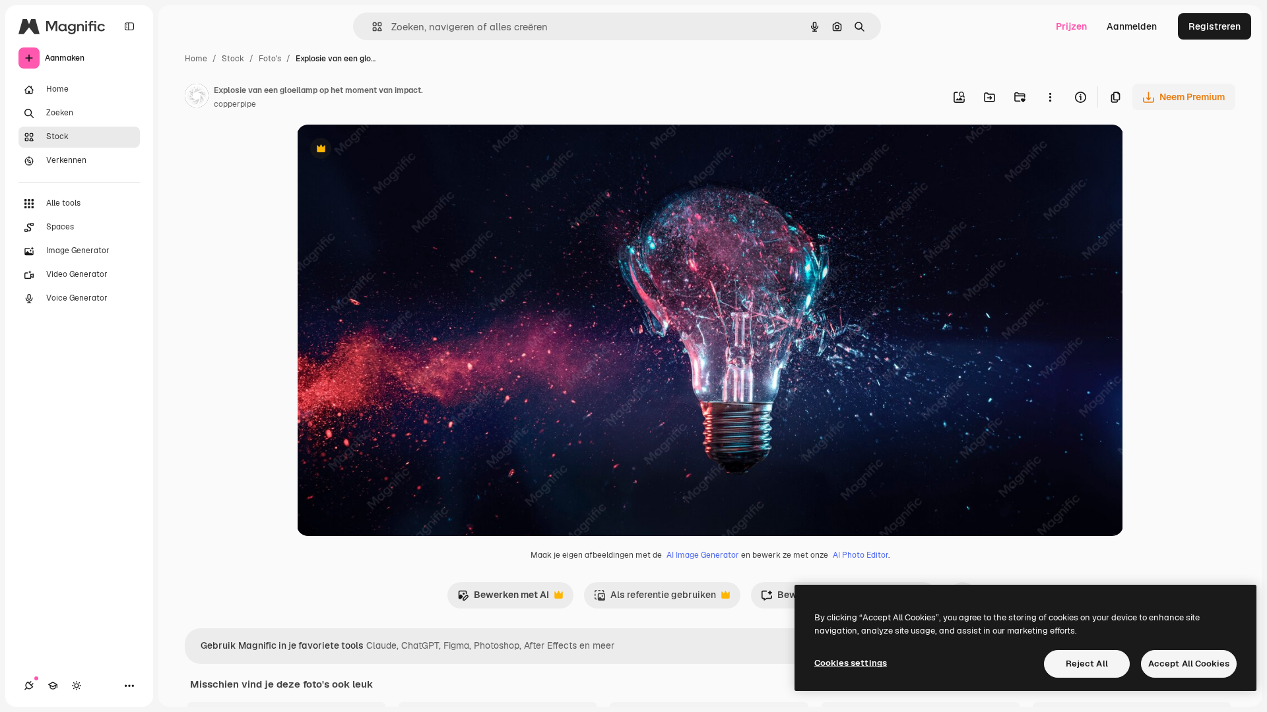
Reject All (1087, 663)
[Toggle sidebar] (129, 26)
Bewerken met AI (503, 598)
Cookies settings (850, 662)
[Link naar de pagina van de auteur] (197, 97)
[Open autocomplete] (372, 27)
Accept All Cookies (1188, 663)
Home (196, 58)
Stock (233, 58)
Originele (384, 150)
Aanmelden (1132, 26)
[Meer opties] (1050, 97)
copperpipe (235, 104)
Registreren (1214, 26)
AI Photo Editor (860, 555)
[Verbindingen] (29, 685)
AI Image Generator (702, 555)
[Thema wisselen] (76, 685)
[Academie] (52, 685)
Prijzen (1071, 26)
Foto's (270, 58)
